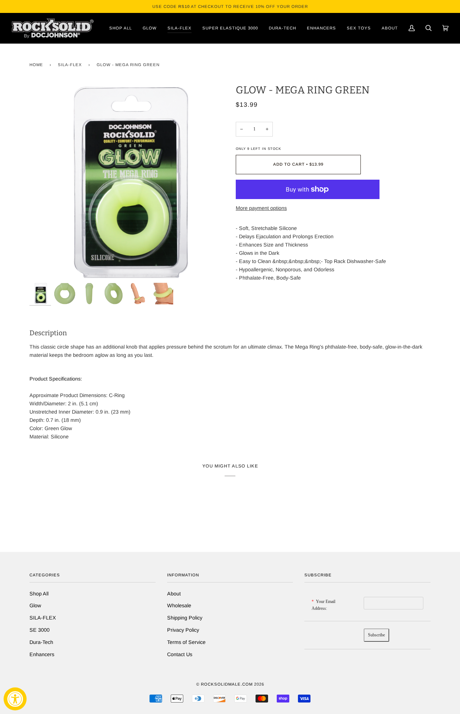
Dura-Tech (41, 642)
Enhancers (41, 654)
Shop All (39, 593)
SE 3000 (39, 630)
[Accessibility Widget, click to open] (15, 698)
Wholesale (179, 605)
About (174, 593)
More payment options (261, 208)
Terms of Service (186, 642)
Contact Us (179, 654)
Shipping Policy (184, 618)
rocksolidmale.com (227, 684)
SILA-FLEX (70, 65)
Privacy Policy (183, 630)
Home (36, 65)
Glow (35, 605)
